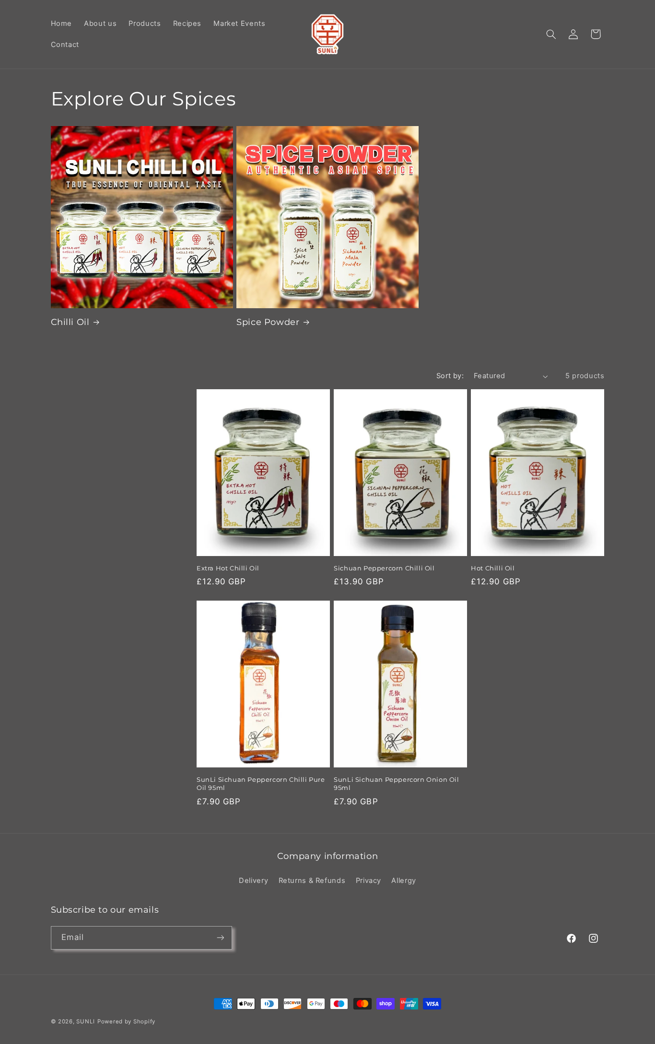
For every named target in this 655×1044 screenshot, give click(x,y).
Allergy (403, 880)
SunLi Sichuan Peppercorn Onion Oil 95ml (396, 783)
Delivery (253, 880)
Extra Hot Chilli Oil (228, 568)
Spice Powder (267, 322)
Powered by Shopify (126, 1021)
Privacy (368, 880)
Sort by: (450, 375)
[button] (551, 34)
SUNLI (85, 1021)
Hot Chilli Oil (493, 568)
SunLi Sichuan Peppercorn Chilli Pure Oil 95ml (261, 783)
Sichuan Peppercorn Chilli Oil (384, 568)
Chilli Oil (70, 322)
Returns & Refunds (312, 880)
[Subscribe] (220, 938)
